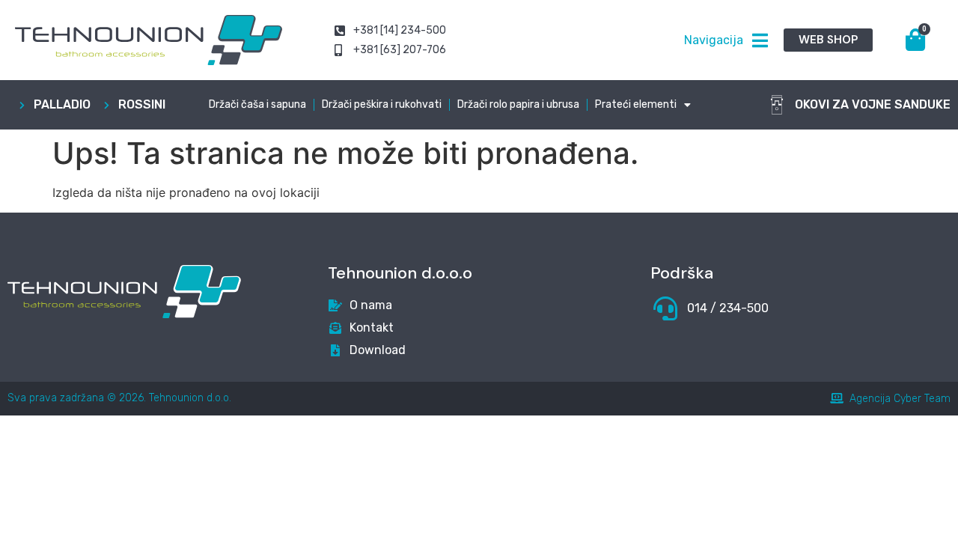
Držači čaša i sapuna (257, 104)
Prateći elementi (636, 104)
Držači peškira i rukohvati (382, 104)
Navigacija (713, 40)
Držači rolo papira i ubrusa (518, 104)
